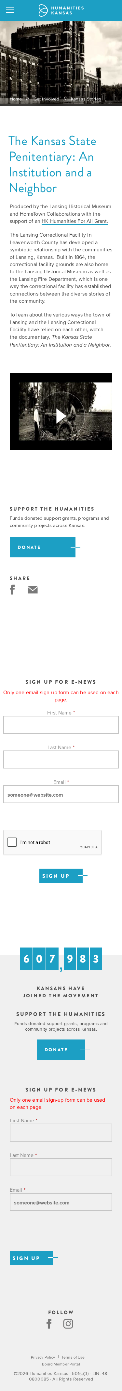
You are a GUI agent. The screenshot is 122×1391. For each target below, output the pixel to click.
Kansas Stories (86, 98)
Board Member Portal (61, 1364)
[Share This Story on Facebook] (12, 589)
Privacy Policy (43, 1357)
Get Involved (47, 98)
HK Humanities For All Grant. (75, 221)
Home (16, 98)
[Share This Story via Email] (32, 589)
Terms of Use (73, 1357)
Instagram (69, 1323)
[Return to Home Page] (61, 10)
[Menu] (10, 10)
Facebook (49, 1323)
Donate (29, 547)
